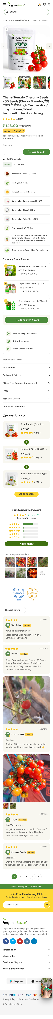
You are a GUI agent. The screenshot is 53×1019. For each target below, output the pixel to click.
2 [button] (20, 876)
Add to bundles (26, 494)
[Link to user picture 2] (6, 806)
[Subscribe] (47, 905)
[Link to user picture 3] (13, 806)
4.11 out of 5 (33, 515)
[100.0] (18, 593)
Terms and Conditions (29, 999)
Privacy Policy (9, 999)
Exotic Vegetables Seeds (19, 20)
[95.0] (32, 593)
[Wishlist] (44, 4)
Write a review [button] (27, 544)
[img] (11, 620)
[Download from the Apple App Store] (36, 981)
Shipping (24, 135)
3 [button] (26, 876)
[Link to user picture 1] (26, 700)
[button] (4, 4)
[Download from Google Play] (16, 981)
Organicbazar (11, 1004)
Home (5, 20)
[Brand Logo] (15, 921)
